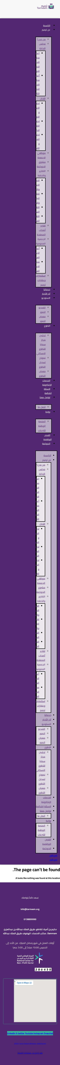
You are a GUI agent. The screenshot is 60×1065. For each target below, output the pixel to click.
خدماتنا (47, 715)
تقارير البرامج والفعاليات (34, 198)
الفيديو (42, 307)
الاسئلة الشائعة (48, 391)
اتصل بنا (42, 407)
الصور (43, 312)
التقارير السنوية (36, 209)
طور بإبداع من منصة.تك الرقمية (30, 1053)
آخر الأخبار (46, 719)
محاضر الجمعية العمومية (35, 266)
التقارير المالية (36, 218)
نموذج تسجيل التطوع (42, 362)
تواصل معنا (45, 397)
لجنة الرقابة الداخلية (36, 125)
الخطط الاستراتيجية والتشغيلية (34, 185)
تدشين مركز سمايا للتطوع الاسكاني (41, 344)
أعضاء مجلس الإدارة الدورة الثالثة (36, 84)
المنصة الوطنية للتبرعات (42, 426)
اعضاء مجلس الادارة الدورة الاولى (36, 62)
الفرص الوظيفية (47, 437)
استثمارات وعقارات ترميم (41, 280)
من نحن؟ (41, 39)
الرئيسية (47, 455)
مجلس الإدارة (42, 46)
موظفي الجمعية (41, 155)
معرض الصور (42, 318)
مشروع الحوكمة (41, 164)
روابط (47, 412)
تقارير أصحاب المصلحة (41, 230)
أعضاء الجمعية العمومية (35, 253)
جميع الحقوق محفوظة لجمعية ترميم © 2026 (30, 1043)
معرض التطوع (42, 373)
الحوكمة (46, 443)
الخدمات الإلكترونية (47, 382)
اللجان (43, 98)
